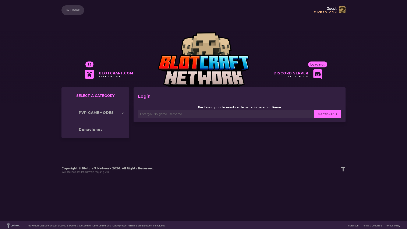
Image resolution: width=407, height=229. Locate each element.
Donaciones (91, 130)
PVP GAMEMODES (96, 113)
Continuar (326, 114)
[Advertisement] (138, 147)
